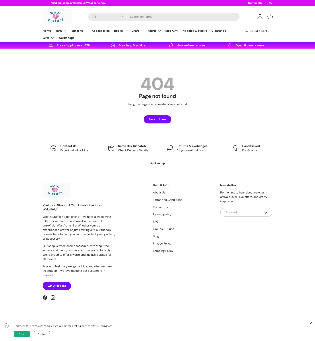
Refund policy (162, 214)
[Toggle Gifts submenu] (52, 38)
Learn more (106, 326)
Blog (156, 236)
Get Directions (57, 285)
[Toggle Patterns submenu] (86, 31)
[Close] (311, 323)
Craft (135, 31)
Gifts (46, 38)
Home (47, 31)
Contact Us (255, 3)
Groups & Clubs (163, 229)
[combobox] (164, 17)
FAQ (269, 3)
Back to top (157, 163)
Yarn (58, 31)
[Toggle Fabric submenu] (159, 31)
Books (118, 31)
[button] (270, 17)
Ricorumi (171, 31)
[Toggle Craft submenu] (142, 31)
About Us (159, 192)
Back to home (157, 119)
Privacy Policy (162, 243)
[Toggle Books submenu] (126, 31)
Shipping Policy (163, 251)
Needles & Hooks (194, 31)
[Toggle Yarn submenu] (65, 31)
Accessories (101, 31)
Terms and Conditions (167, 200)
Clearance (218, 31)
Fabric (152, 31)
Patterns (77, 31)
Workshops (66, 38)
